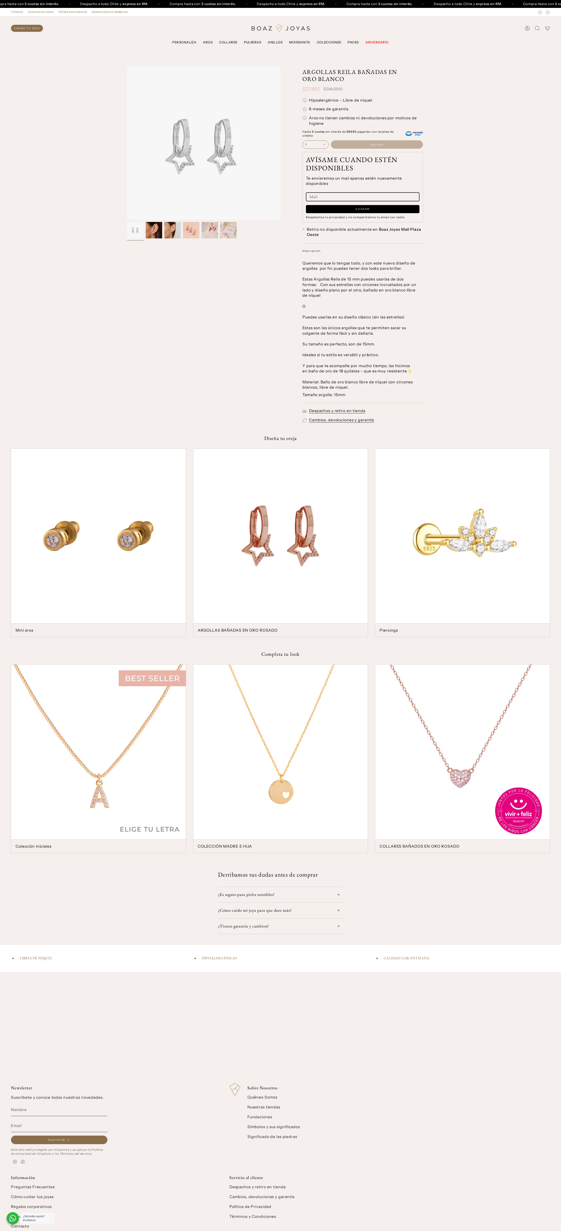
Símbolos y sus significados (273, 1126)
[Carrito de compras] (547, 28)
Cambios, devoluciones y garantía (341, 420)
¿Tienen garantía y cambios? (243, 926)
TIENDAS (17, 12)
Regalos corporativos (31, 1206)
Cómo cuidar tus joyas (32, 1196)
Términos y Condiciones (252, 1216)
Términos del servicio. (76, 1153)
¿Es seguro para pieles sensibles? (246, 894)
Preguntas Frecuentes (33, 1187)
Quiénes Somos (262, 1097)
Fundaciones (259, 1117)
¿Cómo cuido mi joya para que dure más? (255, 910)
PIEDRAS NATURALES (73, 12)
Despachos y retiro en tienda (337, 410)
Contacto (20, 1226)
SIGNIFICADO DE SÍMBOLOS (110, 12)
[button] (184, 42)
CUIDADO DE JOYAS (41, 12)
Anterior (127, 143)
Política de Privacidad (250, 1206)
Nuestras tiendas (263, 1107)
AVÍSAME (362, 209)
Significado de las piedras (272, 1136)
